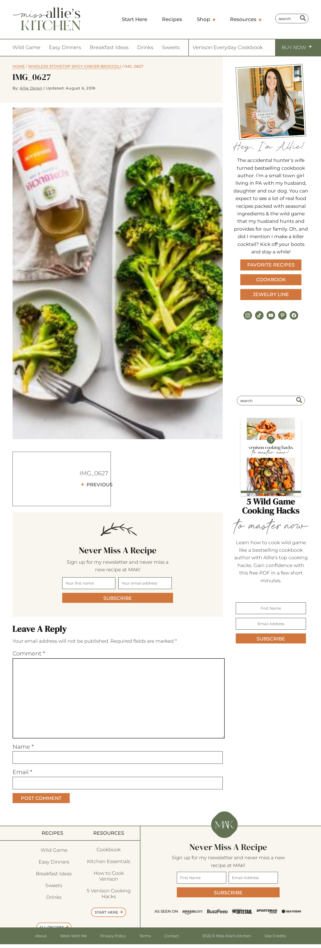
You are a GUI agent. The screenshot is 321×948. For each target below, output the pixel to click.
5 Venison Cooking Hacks (109, 893)
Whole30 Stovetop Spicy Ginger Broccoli (74, 66)
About (41, 935)
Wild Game (26, 47)
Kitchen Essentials (108, 861)
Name (23, 746)
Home (19, 66)
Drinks (145, 47)
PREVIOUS (100, 485)
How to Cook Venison (109, 876)
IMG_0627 (93, 473)
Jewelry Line (271, 294)
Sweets (171, 47)
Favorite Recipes (271, 265)
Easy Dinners (65, 47)
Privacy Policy (113, 935)
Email (22, 772)
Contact (171, 935)
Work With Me (73, 935)
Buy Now (294, 47)
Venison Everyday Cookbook (228, 47)
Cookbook (271, 279)
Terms (145, 935)
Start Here (106, 912)
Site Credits (275, 935)
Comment (29, 653)
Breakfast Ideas (109, 47)
